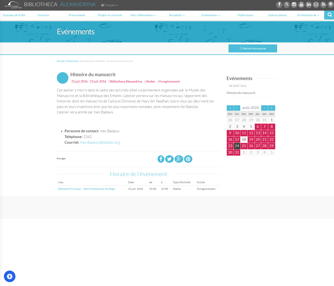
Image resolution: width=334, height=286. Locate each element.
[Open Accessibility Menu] (9, 276)
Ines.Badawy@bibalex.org (100, 142)
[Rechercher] (329, 15)
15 (271, 133)
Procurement (77, 15)
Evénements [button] (209, 15)
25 (244, 146)
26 (251, 146)
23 (230, 146)
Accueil (60, 61)
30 (230, 152)
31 (237, 152)
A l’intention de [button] (307, 15)
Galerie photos (277, 15)
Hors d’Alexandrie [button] (142, 15)
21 (264, 140)
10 (237, 133)
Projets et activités (110, 15)
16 (230, 140)
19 (251, 140)
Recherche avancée (254, 48)
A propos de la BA (14, 15)
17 (237, 140)
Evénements (72, 61)
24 (237, 146)
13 (258, 133)
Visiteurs (43, 15)
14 (264, 133)
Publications (245, 15)
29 (271, 146)
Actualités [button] (176, 15)
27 (258, 146)
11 (244, 133)
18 (244, 140)
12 (251, 133)
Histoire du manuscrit (241, 92)
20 (258, 140)
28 (264, 146)
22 (271, 140)
